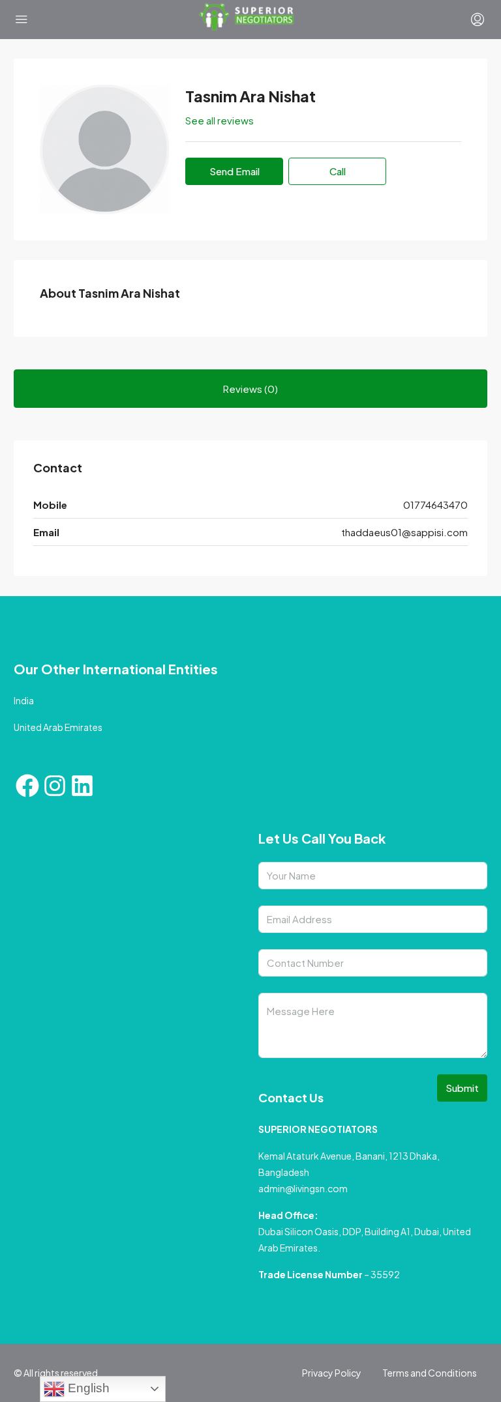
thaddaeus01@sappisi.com (404, 532)
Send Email (234, 171)
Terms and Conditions (429, 1373)
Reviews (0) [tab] (250, 388)
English (87, 1388)
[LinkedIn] (82, 785)
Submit (462, 1087)
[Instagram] (54, 785)
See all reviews (219, 120)
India (24, 700)
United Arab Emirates (58, 727)
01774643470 (435, 504)
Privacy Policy (331, 1373)
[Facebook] (27, 785)
